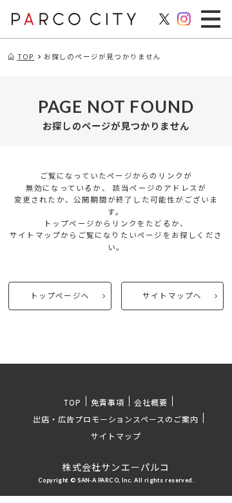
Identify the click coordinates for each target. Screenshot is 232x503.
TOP (72, 402)
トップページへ (60, 295)
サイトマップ (116, 435)
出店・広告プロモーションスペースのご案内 (115, 418)
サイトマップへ (172, 295)
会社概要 (151, 402)
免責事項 (107, 402)
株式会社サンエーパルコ (115, 466)
